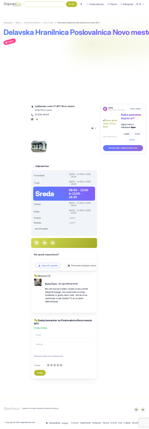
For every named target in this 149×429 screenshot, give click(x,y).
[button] (140, 4)
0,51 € (137, 134)
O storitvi (75, 423)
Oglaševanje (85, 423)
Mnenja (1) (44, 275)
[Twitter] (143, 409)
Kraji (120, 423)
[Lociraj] (81, 4)
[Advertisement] (74, 76)
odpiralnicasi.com (27, 422)
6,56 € (132, 140)
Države (114, 423)
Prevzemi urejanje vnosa (83, 265)
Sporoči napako (41, 229)
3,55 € (127, 134)
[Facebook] (136, 409)
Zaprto (11, 41)
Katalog (106, 423)
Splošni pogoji (138, 423)
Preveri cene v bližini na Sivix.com (123, 148)
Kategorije (96, 423)
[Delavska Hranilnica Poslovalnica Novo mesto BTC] (39, 146)
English (65, 423)
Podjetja (127, 423)
